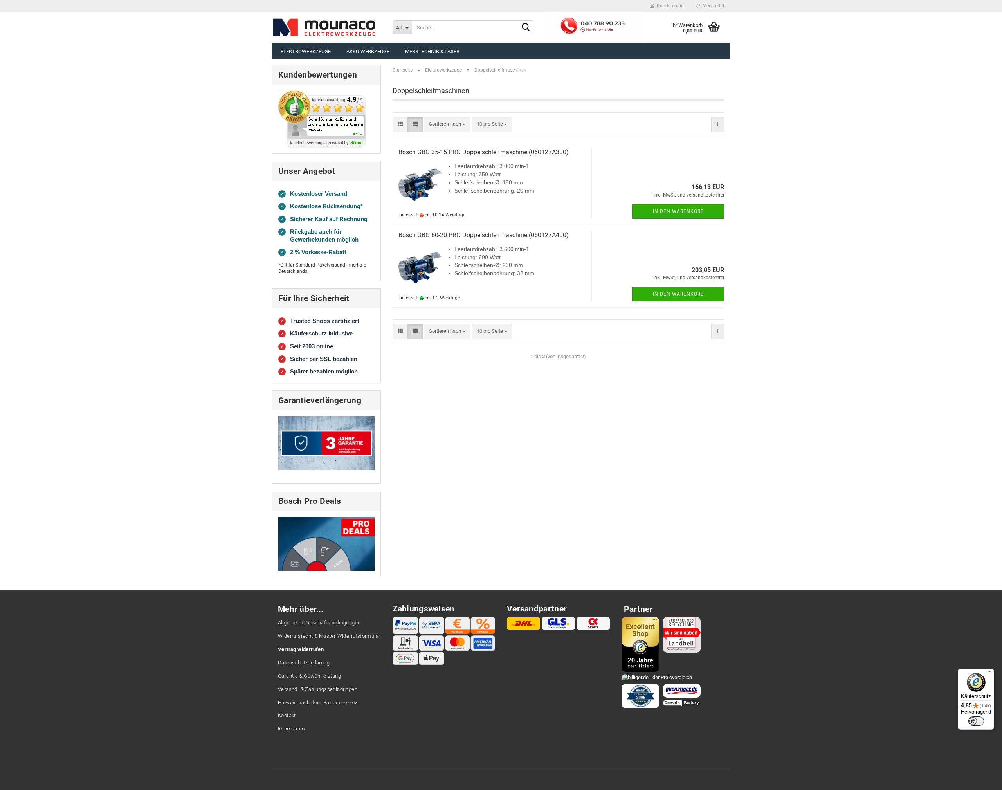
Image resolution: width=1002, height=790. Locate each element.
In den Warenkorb (678, 211)
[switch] (976, 721)
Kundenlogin (669, 6)
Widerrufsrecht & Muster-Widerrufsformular (329, 636)
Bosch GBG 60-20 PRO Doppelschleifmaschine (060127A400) (483, 235)
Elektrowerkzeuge (306, 51)
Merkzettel (712, 6)
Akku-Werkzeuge (367, 51)
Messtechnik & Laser (432, 51)
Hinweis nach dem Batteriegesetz (317, 702)
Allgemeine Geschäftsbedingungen (319, 623)
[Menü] (989, 673)
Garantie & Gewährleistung (309, 676)
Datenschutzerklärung (304, 663)
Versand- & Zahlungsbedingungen (317, 689)
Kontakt (287, 715)
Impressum (291, 729)
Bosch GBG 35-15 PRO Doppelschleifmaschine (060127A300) (483, 152)
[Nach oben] (980, 778)
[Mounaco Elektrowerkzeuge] (324, 27)
